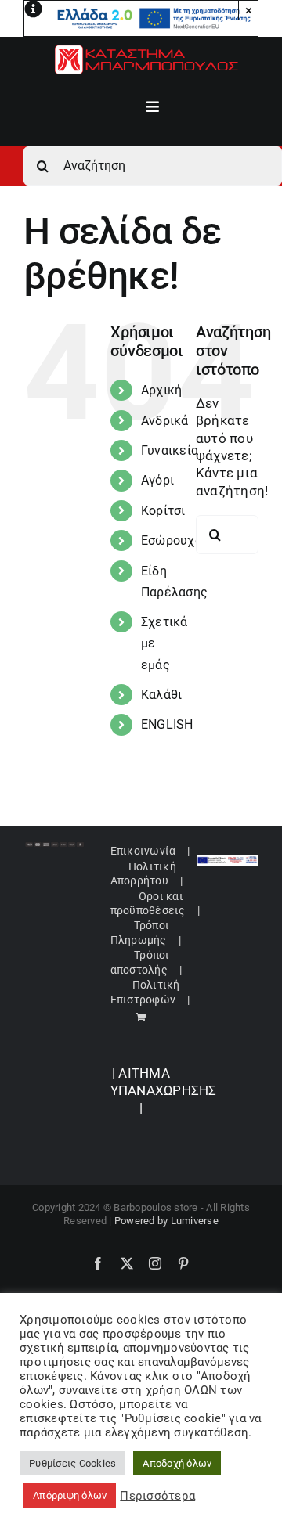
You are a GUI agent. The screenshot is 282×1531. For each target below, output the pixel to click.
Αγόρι (157, 480)
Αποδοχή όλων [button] (177, 1463)
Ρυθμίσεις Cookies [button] (72, 1463)
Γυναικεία (169, 450)
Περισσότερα (157, 1496)
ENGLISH (167, 724)
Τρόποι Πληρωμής (139, 932)
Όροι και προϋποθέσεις (148, 903)
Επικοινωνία (143, 851)
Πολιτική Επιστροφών (145, 991)
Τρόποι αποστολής (140, 962)
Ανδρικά (165, 420)
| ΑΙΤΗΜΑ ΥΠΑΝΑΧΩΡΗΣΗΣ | (163, 1090)
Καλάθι (162, 694)
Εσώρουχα (171, 540)
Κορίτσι (163, 510)
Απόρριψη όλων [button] (70, 1495)
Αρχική (162, 390)
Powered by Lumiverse (166, 1221)
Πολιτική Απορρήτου (143, 873)
